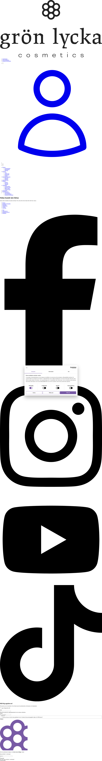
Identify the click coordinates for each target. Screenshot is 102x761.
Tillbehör (6, 184)
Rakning (6, 179)
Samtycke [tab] (33, 371)
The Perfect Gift (5, 191)
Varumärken (4, 185)
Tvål (5, 172)
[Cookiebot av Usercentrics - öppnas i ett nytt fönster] (71, 368)
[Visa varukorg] (2, 164)
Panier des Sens (8, 187)
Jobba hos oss (4, 211)
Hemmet (4, 181)
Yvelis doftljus (7, 186)
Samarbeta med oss (6, 212)
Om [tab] (68, 371)
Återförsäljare (4, 58)
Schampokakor (7, 168)
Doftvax (6, 182)
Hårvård (3, 167)
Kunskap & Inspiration (6, 61)
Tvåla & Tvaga (7, 189)
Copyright (4, 208)
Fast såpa (6, 183)
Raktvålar (6, 177)
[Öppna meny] (2, 165)
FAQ (3, 210)
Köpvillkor (4, 204)
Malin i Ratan (7, 188)
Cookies (3, 206)
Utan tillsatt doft (5, 180)
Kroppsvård (7, 174)
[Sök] (2, 63)
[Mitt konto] (52, 162)
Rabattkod (4, 213)
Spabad (6, 175)
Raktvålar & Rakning (6, 176)
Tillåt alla (68, 392)
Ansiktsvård (7, 173)
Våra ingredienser (5, 59)
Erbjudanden (4, 190)
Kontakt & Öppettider (6, 203)
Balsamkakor (7, 169)
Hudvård (4, 171)
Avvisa (34, 392)
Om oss (3, 202)
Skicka (1, 719)
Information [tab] (51, 371)
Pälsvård (6, 170)
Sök (0, 756)
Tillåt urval (51, 392)
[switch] (44, 388)
